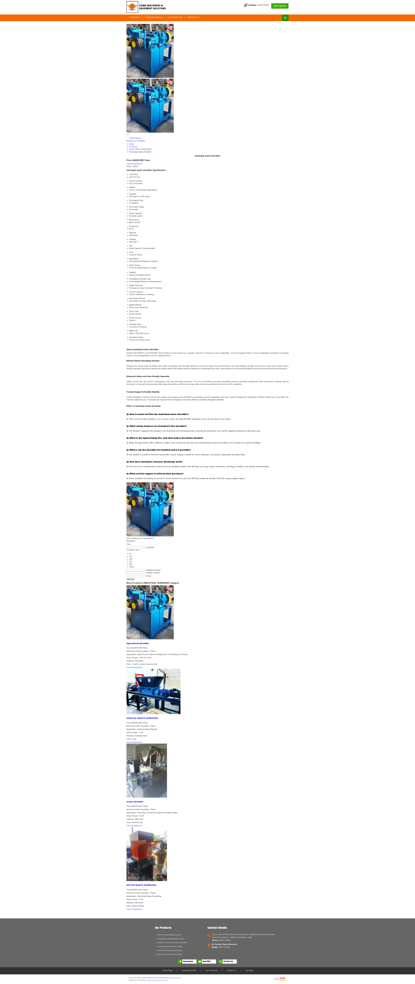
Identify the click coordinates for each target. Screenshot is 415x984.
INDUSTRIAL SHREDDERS (140, 149)
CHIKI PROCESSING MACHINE (169, 950)
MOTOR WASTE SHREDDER (141, 885)
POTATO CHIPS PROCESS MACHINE (172, 943)
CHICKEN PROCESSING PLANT (170, 947)
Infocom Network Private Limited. (157, 980)
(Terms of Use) (176, 977)
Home (131, 144)
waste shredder (134, 801)
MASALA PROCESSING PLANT (169, 954)
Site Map (249, 970)
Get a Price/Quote (134, 164)
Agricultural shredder (137, 643)
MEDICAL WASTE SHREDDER (142, 718)
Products (133, 147)
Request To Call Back (135, 141)
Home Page (134, 17)
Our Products (175, 17)
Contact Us (193, 17)
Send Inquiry (135, 138)
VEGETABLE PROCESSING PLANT (171, 939)
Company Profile (154, 17)
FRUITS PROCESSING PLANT (169, 935)
